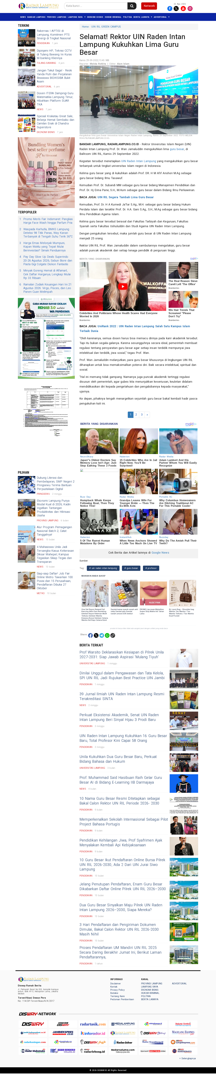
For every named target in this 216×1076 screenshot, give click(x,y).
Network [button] (149, 6)
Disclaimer (115, 983)
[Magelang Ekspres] (183, 1033)
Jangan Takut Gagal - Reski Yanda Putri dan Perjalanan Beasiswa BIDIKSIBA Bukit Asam (54, 76)
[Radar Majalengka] (62, 1042)
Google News (160, 553)
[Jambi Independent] (32, 1033)
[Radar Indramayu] (153, 1024)
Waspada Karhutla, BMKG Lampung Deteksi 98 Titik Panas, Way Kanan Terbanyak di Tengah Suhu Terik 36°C (46, 233)
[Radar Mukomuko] (32, 1051)
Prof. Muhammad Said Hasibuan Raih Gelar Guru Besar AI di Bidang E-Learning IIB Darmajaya (121, 780)
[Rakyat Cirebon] (183, 1024)
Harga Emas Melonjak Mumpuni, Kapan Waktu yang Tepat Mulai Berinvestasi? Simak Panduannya (42, 246)
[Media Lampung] (123, 1024)
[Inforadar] (93, 1033)
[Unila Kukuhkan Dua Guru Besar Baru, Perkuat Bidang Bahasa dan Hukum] (184, 762)
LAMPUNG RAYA (75, 17)
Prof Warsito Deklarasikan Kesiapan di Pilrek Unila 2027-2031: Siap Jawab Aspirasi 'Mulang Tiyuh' (122, 655)
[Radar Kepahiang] (153, 1042)
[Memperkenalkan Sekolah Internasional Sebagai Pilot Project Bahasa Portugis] (184, 825)
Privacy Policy (117, 990)
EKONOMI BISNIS (95, 17)
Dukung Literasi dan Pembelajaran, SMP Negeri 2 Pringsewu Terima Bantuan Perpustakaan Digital (56, 483)
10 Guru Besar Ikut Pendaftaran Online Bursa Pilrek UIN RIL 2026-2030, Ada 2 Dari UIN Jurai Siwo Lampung (122, 864)
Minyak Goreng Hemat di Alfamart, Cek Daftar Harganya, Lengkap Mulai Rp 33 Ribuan (45, 274)
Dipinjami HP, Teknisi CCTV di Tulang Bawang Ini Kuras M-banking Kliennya (54, 54)
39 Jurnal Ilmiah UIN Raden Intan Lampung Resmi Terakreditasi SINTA (122, 696)
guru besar (177, 149)
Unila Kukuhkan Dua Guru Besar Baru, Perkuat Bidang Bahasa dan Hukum (118, 759)
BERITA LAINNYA (141, 17)
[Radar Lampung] (123, 1033)
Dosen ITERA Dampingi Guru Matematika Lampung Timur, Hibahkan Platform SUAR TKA (55, 99)
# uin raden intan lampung (103, 568)
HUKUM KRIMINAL (113, 17)
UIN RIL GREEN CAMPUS (106, 27)
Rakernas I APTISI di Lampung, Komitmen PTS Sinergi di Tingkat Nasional (54, 35)
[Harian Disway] (62, 1024)
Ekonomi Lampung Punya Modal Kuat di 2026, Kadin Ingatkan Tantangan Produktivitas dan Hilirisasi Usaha (54, 508)
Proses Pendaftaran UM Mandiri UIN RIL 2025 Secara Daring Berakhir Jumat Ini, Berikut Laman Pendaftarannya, (120, 952)
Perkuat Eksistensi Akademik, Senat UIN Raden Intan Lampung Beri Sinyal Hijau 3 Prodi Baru (119, 717)
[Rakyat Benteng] (153, 1051)
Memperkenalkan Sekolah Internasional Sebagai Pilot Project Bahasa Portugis (124, 822)
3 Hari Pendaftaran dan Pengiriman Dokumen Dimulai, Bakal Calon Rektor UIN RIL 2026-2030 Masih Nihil (119, 929)
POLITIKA (127, 17)
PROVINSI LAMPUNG (56, 17)
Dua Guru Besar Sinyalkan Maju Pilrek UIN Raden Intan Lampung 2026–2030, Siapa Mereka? (121, 907)
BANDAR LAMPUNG (36, 17)
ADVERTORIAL (160, 17)
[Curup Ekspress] (183, 1042)
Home (85, 27)
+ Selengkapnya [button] (187, 1058)
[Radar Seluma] (123, 1051)
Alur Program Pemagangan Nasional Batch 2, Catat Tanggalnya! (54, 531)
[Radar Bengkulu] (62, 1051)
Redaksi (114, 993)
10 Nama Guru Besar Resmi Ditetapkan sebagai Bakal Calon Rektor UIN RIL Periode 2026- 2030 (120, 801)
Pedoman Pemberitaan (122, 999)
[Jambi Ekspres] (62, 1033)
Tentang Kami (117, 996)
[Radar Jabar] (123, 1042)
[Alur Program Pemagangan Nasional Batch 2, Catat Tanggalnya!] (26, 534)
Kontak (113, 986)
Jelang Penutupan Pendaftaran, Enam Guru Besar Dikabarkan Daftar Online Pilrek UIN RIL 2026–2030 (123, 887)
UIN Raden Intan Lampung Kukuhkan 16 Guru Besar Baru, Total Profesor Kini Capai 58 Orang (123, 738)
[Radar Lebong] (93, 1051)
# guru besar (131, 568)
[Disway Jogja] (93, 1042)
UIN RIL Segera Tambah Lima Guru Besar (126, 197)
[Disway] (32, 1024)
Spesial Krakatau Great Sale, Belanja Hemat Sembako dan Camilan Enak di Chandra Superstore (55, 121)
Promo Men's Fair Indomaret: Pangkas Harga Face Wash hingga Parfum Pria (46, 221)
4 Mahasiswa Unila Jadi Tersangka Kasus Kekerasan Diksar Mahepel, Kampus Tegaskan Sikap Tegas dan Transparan (55, 554)
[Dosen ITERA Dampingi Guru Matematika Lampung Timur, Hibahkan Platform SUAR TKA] (26, 100)
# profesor (151, 568)
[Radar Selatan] (183, 1051)
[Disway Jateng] (153, 1033)
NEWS (23, 17)
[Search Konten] (131, 6)
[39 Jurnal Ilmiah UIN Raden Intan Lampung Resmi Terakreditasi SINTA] (184, 700)
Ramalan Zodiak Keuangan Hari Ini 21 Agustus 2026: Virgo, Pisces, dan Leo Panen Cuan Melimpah (45, 288)
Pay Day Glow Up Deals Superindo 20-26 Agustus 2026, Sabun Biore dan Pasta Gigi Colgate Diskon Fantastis (45, 260)
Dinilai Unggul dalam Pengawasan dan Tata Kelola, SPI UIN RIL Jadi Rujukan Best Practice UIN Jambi (122, 676)
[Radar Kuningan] (32, 1042)
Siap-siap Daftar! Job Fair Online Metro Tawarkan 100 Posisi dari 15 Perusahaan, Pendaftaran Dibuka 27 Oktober (55, 581)
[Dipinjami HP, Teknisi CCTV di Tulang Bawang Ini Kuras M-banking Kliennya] (26, 57)
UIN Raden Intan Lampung (138, 161)
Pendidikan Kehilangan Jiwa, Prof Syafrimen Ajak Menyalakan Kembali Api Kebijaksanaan (121, 843)
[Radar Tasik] (93, 1024)
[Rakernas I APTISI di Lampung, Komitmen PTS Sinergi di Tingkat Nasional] (26, 38)
